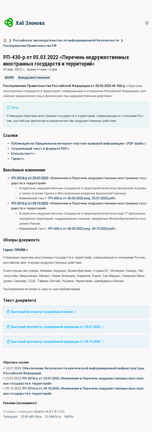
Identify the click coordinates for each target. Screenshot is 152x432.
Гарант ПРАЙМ (14, 250)
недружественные (35, 78)
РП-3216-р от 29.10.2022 (29, 203)
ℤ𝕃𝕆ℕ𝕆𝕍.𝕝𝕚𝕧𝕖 (31, 417)
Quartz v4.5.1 (43, 411)
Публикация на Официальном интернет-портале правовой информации (67, 143)
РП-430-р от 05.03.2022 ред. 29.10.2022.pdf (81, 229)
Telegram (10, 417)
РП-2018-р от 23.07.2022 (29, 178)
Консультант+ (22, 153)
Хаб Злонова (30, 23)
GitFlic (69, 417)
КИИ (10, 78)
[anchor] (21, 135)
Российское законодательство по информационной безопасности (66, 40)
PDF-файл (135, 143)
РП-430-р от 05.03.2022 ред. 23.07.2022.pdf (81, 198)
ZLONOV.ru (53, 417)
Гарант (16, 159)
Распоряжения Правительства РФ (30, 46)
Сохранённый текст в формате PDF (39, 149)
